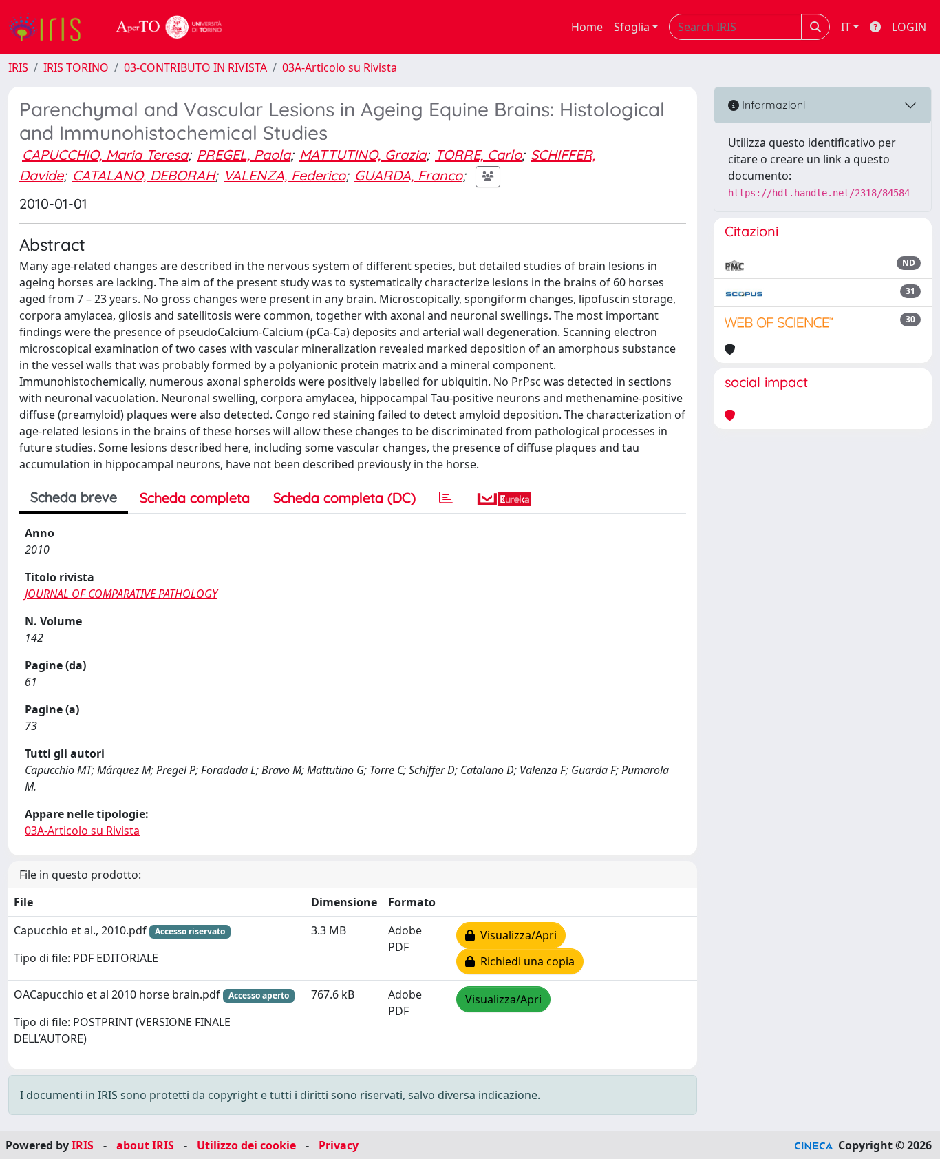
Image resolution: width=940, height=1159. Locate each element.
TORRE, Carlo (478, 154)
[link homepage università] (169, 26)
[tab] (445, 497)
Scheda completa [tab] (195, 497)
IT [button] (846, 26)
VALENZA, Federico (284, 175)
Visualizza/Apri (516, 935)
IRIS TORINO (76, 67)
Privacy (339, 1145)
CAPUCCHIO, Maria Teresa (105, 154)
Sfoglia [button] (632, 26)
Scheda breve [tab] (73, 496)
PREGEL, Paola (243, 154)
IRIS (18, 67)
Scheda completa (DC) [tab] (344, 497)
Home (587, 26)
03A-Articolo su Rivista (339, 67)
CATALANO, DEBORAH (143, 175)
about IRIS (145, 1145)
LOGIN (909, 26)
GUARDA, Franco (408, 175)
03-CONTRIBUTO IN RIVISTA (195, 67)
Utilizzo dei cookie (246, 1145)
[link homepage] (50, 26)
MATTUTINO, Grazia (362, 154)
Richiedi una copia (525, 961)
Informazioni (772, 105)
